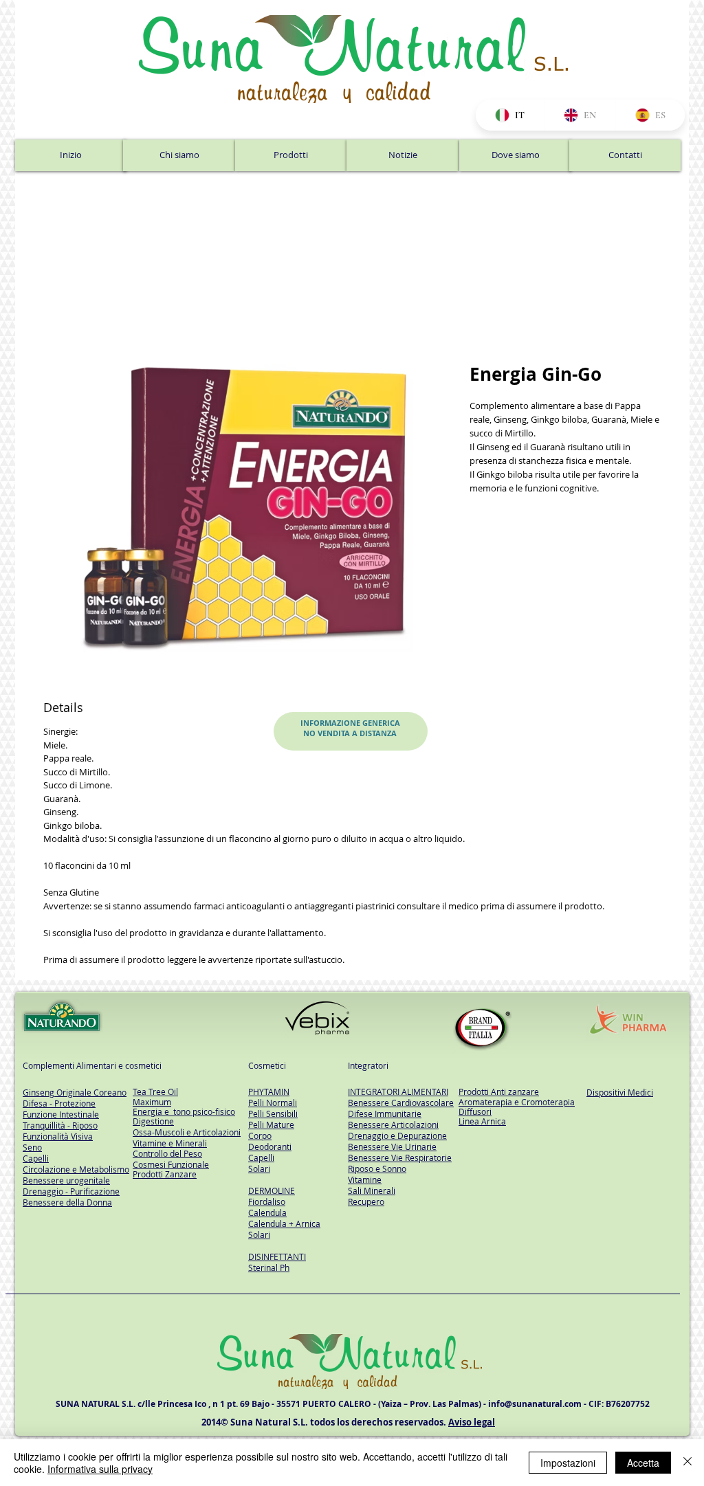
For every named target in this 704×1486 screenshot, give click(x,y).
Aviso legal (471, 1425)
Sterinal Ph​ (268, 1270)
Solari (259, 1171)
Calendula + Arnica (284, 1226)
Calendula (267, 1215)
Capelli (261, 1160)
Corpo (260, 1138)
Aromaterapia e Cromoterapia (517, 1104)
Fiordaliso (266, 1204)
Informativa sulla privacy (100, 1469)
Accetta (643, 1463)
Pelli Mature (271, 1127)
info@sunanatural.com (535, 1407)
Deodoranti (270, 1149)
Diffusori (475, 1114)
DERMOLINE (271, 1193)
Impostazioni (567, 1463)
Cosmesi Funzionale (171, 1167)
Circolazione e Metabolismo (76, 1172)
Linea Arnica (482, 1124)
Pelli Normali (272, 1105)
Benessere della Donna (67, 1205)
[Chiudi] (687, 1462)
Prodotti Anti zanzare (499, 1094)
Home (59, 316)
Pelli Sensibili (273, 1116)
